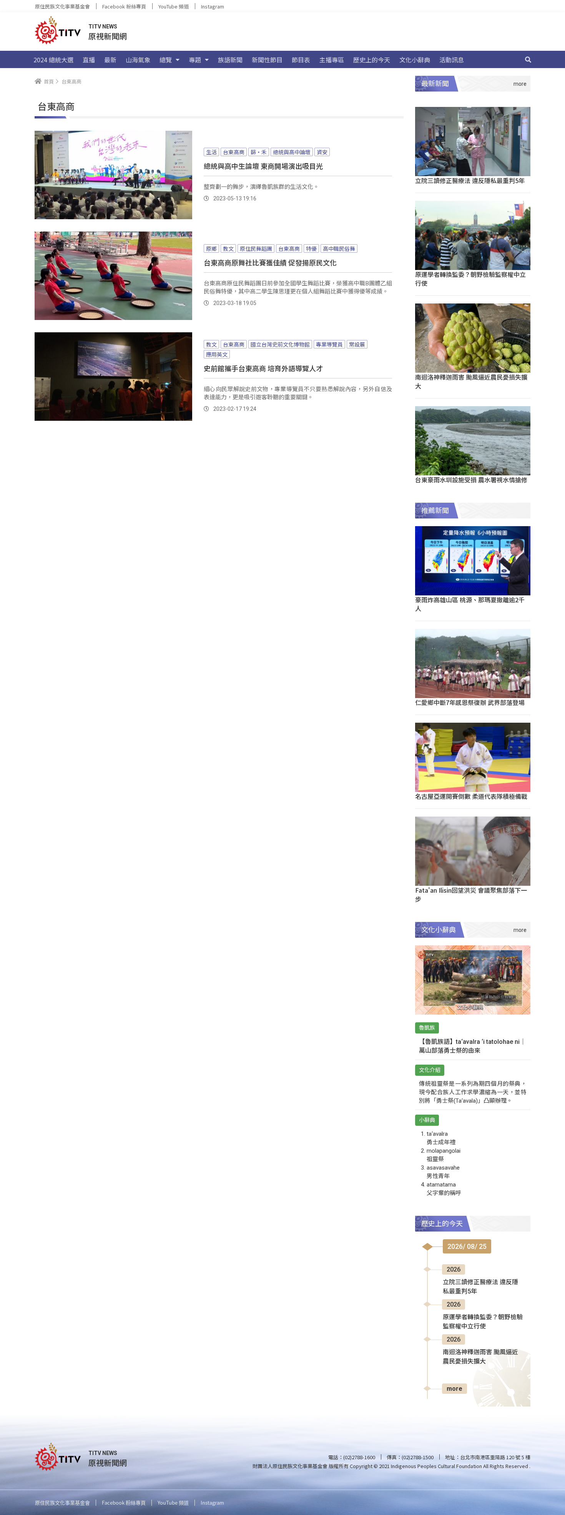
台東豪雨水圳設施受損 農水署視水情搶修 (471, 479)
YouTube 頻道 (173, 6)
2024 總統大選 (53, 59)
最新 (110, 59)
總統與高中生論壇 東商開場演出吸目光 (263, 166)
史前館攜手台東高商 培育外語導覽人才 (263, 368)
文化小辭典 (414, 59)
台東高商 (233, 152)
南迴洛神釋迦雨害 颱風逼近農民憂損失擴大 (471, 381)
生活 (211, 152)
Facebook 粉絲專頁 (124, 6)
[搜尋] (528, 60)
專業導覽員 (329, 344)
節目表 (301, 59)
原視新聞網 (107, 36)
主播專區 (331, 59)
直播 (89, 59)
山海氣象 (138, 59)
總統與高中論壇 (292, 152)
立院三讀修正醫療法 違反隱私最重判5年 (470, 180)
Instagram (212, 6)
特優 (311, 248)
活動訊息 (451, 59)
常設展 (357, 344)
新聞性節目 (267, 59)
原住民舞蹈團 (256, 248)
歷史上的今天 (371, 59)
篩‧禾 (259, 152)
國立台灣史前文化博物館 (280, 344)
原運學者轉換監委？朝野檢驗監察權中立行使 (470, 279)
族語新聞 (230, 59)
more (454, 1388)
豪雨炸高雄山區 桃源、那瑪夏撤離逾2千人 (470, 604)
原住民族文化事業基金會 (62, 6)
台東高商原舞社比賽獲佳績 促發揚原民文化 (270, 262)
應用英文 (217, 354)
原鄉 (211, 248)
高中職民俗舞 (339, 248)
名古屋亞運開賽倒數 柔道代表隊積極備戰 (471, 796)
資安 (322, 152)
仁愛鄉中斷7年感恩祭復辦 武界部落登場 (470, 702)
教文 (228, 248)
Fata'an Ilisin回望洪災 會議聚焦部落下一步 (471, 894)
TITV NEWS (102, 26)
